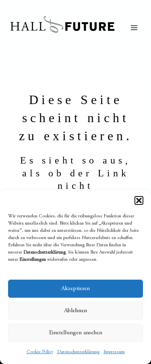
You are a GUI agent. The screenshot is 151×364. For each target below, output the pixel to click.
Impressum (114, 352)
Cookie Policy (40, 352)
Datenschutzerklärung (78, 352)
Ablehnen (75, 311)
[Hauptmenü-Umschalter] (134, 28)
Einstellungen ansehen (75, 333)
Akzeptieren (75, 289)
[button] (139, 200)
